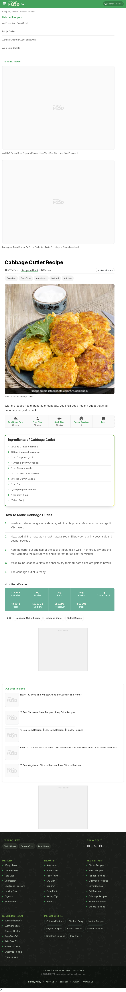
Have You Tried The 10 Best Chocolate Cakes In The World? (51, 694)
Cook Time (26, 278)
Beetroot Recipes (97, 901)
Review (47, 270)
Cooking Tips (27, 846)
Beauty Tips (53, 896)
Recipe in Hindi (30, 270)
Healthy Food (11, 891)
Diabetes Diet (11, 870)
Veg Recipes (94, 860)
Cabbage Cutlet (53, 618)
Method (55, 278)
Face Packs (52, 891)
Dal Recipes (95, 891)
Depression (10, 880)
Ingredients (41, 278)
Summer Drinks (12, 931)
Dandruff (51, 886)
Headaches (10, 901)
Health (7, 860)
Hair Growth (52, 875)
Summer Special (13, 915)
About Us (50, 982)
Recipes (6, 12)
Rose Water (52, 870)
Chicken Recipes (55, 921)
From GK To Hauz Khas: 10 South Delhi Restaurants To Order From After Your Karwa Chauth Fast (68, 747)
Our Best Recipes (15, 688)
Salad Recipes (96, 870)
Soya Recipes (96, 886)
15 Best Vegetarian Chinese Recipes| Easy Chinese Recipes (50, 765)
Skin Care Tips (12, 941)
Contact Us (88, 982)
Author (76, 982)
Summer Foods (12, 926)
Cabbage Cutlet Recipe (28, 618)
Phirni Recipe (11, 957)
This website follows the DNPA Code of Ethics (63, 970)
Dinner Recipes (96, 865)
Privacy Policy (34, 982)
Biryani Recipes (54, 928)
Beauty (49, 860)
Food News (43, 846)
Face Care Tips (12, 946)
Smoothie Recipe (13, 951)
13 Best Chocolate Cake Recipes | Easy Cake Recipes (47, 712)
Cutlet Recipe (74, 618)
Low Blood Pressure (15, 886)
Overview (11, 278)
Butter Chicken (74, 928)
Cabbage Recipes (98, 896)
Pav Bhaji (74, 936)
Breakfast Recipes (55, 936)
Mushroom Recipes (98, 880)
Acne (49, 901)
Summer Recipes (13, 920)
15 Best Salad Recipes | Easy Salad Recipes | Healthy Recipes (51, 730)
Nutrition (68, 278)
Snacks (15, 12)
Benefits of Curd (13, 936)
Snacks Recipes (97, 906)
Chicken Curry (76, 921)
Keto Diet (9, 875)
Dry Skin (51, 880)
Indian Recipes (53, 915)
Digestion (9, 896)
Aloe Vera (52, 865)
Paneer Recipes (97, 875)
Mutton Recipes (96, 921)
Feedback (63, 982)
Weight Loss (10, 846)
